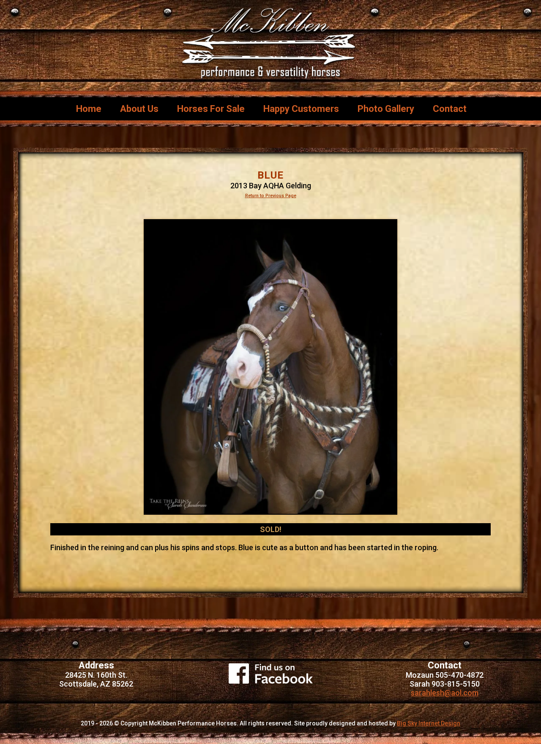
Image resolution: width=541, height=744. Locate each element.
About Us (139, 108)
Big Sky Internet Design (428, 723)
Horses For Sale (211, 108)
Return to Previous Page (270, 195)
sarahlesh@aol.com (444, 692)
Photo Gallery (386, 108)
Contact (450, 108)
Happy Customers (301, 108)
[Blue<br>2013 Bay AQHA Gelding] (270, 367)
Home (88, 108)
